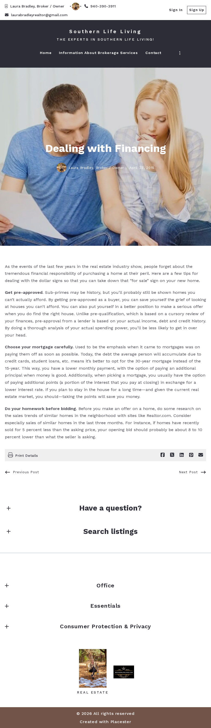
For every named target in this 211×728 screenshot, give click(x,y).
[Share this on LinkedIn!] (181, 455)
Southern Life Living (105, 31)
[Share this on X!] (172, 455)
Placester (120, 721)
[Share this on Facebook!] (162, 455)
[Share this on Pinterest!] (191, 455)
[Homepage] (93, 668)
